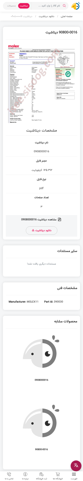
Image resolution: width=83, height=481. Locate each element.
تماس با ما (9, 478)
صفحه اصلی (66, 16)
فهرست (74, 478)
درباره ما (25, 478)
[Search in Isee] (64, 6)
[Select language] (76, 465)
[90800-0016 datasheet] (41, 428)
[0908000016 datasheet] (41, 358)
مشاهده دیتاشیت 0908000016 (39, 220)
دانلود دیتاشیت (46, 16)
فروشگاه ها (58, 478)
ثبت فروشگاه (41, 478)
